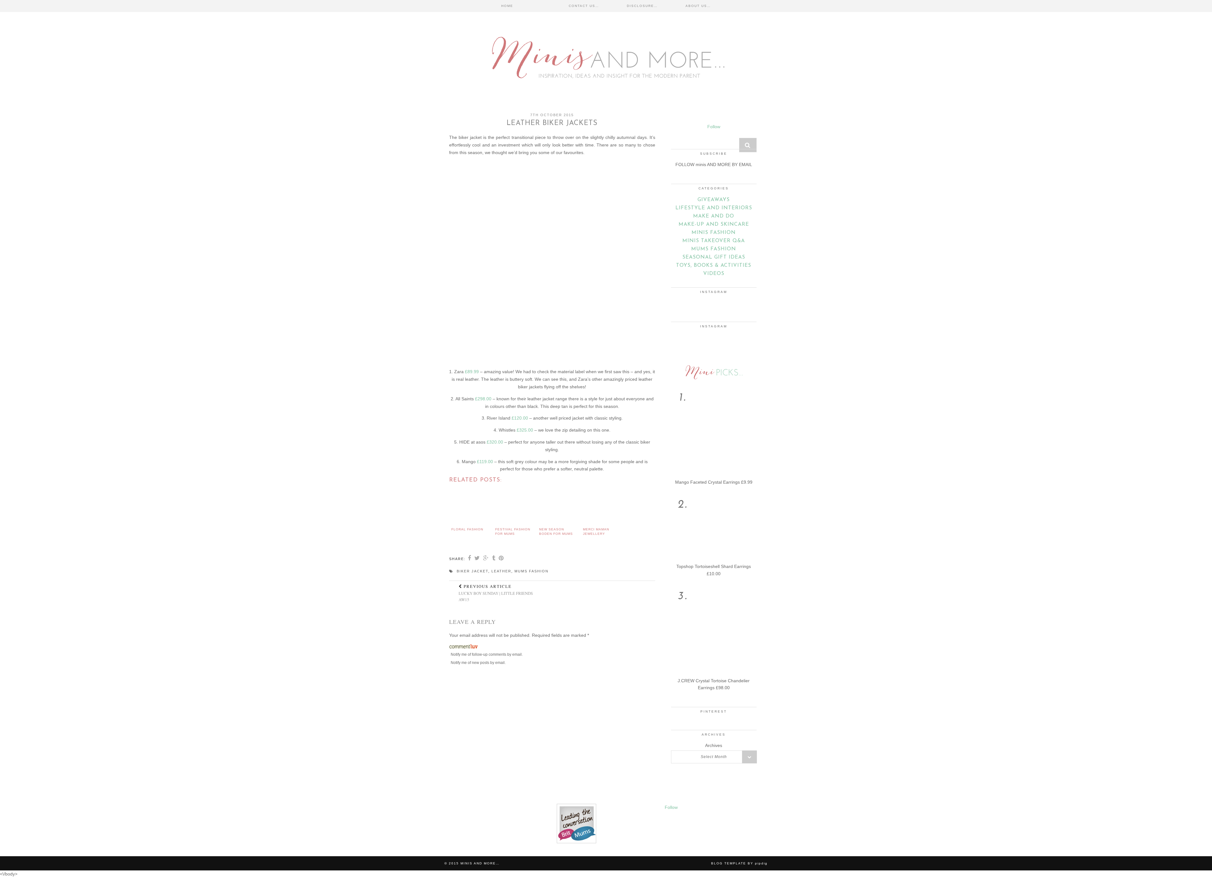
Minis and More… (480, 863)
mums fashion (531, 571)
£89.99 (472, 371)
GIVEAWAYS (714, 199)
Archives (713, 745)
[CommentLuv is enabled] (463, 647)
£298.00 (483, 398)
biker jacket (472, 571)
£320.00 (495, 442)
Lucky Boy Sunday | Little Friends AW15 (496, 592)
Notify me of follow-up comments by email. (487, 654)
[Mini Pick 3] (714, 673)
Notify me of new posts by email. (478, 662)
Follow (713, 126)
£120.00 (520, 418)
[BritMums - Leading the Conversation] (576, 841)
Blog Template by (739, 863)
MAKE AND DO (713, 216)
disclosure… (642, 6)
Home (507, 6)
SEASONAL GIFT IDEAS (713, 257)
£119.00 (485, 461)
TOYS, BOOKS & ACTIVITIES (713, 265)
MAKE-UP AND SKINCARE (714, 224)
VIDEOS (713, 273)
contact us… (584, 6)
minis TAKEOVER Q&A (713, 240)
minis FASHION (714, 232)
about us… (698, 6)
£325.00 (525, 430)
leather (501, 571)
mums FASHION (713, 249)
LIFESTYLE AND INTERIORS (713, 208)
